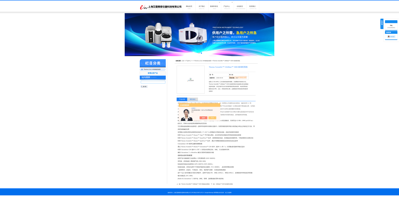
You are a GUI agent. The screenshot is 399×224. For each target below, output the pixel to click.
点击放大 (191, 80)
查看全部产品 (153, 73)
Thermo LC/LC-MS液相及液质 (202, 60)
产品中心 (188, 60)
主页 (183, 60)
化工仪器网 (228, 192)
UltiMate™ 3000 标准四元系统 (224, 184)
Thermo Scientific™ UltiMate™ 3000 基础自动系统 (195, 184)
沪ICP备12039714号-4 (197, 192)
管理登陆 (216, 192)
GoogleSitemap (208, 192)
